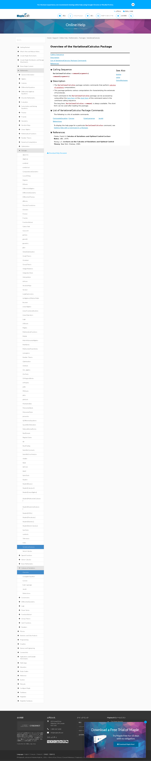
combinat (25, 163)
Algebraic (25, 159)
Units (24, 543)
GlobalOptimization (29, 252)
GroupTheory (27, 264)
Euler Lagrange (27, 585)
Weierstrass (26, 593)
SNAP (24, 471)
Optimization (25, 146)
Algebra (23, 79)
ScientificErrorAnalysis (30, 454)
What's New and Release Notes (30, 51)
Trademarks (79, 757)
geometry (25, 243)
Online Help (63, 38)
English (26, 754)
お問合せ (118, 11)
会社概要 (20, 717)
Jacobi (24, 589)
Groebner (26, 260)
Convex (25, 581)
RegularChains (27, 437)
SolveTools (26, 475)
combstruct (26, 167)
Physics (22, 631)
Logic (24, 319)
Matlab (25, 336)
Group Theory (25, 619)
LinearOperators (28, 315)
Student (25, 479)
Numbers (24, 627)
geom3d (25, 239)
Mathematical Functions (28, 133)
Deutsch (39, 754)
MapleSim (23, 697)
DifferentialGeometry (29, 193)
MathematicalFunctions (30, 332)
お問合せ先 (51, 717)
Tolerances (26, 538)
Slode (24, 463)
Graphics (23, 644)
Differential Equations (28, 87)
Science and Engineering (27, 648)
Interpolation (27, 277)
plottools (25, 399)
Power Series (25, 610)
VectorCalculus (27, 551)
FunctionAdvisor (28, 222)
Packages (24, 150)
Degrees (25, 180)
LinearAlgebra (27, 306)
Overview (26, 572)
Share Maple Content (26, 66)
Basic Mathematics (27, 564)
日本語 (46, 754)
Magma (25, 328)
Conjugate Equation (29, 576)
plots (24, 395)
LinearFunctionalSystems (30, 311)
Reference (23, 675)
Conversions (25, 597)
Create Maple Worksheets (28, 56)
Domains (25, 209)
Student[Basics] (27, 484)
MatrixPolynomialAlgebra (30, 340)
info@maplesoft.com (57, 733)
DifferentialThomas (29, 197)
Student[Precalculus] (29, 517)
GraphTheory (27, 256)
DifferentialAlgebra (28, 188)
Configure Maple (25, 688)
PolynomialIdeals (28, 408)
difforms (25, 201)
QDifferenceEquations (30, 420)
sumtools (25, 534)
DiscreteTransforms (29, 205)
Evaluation (24, 102)
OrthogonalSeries (28, 378)
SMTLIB (25, 467)
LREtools (25, 323)
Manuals (22, 684)
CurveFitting (26, 176)
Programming (24, 640)
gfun (24, 247)
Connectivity (24, 652)
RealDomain (26, 433)
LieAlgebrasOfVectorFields (31, 298)
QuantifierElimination (29, 425)
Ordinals (25, 366)
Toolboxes (23, 692)
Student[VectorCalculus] (30, 526)
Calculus (24, 83)
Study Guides (24, 671)
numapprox (26, 353)
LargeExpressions (28, 294)
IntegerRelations (28, 269)
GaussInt (26, 231)
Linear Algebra (25, 129)
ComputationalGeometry (30, 171)
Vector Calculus (26, 559)
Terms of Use (52, 757)
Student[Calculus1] (28, 488)
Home (49, 38)
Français (32, 754)
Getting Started (25, 47)
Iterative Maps (25, 125)
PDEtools (26, 391)
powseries (26, 416)
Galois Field (26, 226)
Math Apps (23, 663)
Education (23, 667)
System (22, 680)
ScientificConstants (29, 450)
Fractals (23, 117)
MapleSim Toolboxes (26, 701)
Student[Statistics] (28, 521)
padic (24, 387)
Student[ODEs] (27, 513)
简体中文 (52, 754)
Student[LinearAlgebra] (30, 492)
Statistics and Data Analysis (28, 635)
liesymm (25, 302)
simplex (25, 458)
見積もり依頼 (129, 11)
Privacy (59, 757)
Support (55, 38)
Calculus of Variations (28, 568)
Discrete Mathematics (28, 98)
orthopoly (26, 382)
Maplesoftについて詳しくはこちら (26, 744)
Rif (23, 442)
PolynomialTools (28, 412)
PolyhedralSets (27, 404)
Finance (23, 112)
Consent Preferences (68, 757)
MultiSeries (26, 344)
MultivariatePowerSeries (30, 349)
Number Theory (26, 138)
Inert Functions (26, 623)
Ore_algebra (26, 370)
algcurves (25, 155)
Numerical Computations (29, 142)
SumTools (26, 530)
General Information (27, 75)
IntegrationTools (28, 273)
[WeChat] (67, 741)
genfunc (25, 235)
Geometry (24, 121)
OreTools (26, 374)
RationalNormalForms (29, 429)
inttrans (25, 281)
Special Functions (26, 555)
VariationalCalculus (29, 547)
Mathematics (24, 70)
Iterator (25, 290)
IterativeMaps (27, 285)
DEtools (25, 184)
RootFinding (26, 446)
